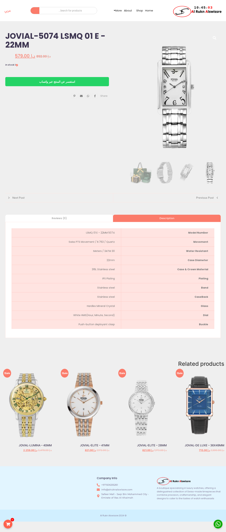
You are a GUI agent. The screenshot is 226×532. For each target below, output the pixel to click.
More (118, 10)
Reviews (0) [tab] (59, 218)
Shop (139, 10)
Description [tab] (166, 218)
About (128, 10)
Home (149, 10)
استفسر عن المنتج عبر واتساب (57, 81)
